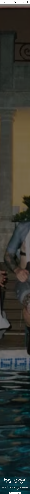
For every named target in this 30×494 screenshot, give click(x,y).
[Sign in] (25, 2)
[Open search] (4, 2)
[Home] (15, 2)
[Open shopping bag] (28, 2)
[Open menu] (2, 2)
